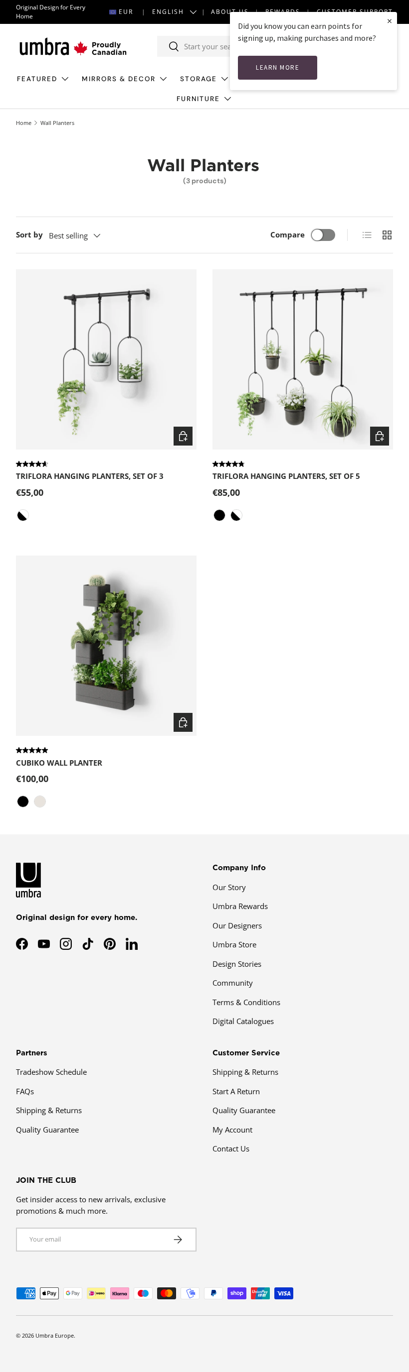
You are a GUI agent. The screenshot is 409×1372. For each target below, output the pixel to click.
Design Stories (236, 964)
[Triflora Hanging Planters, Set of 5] (302, 359)
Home (23, 122)
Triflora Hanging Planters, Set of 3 (90, 476)
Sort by (29, 234)
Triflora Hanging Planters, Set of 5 (286, 476)
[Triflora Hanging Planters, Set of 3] (106, 359)
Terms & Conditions (246, 1002)
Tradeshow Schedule (51, 1072)
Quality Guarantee (47, 1130)
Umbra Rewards (240, 906)
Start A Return (236, 1091)
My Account (232, 1130)
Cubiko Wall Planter (59, 763)
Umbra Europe (54, 1335)
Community (232, 983)
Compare (287, 234)
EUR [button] (126, 11)
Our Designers (237, 925)
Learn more (277, 67)
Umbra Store (234, 944)
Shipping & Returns (49, 1110)
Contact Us (230, 1148)
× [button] (389, 20)
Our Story (229, 887)
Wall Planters (57, 122)
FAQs (25, 1091)
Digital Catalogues (243, 1021)
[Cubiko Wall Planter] (106, 646)
